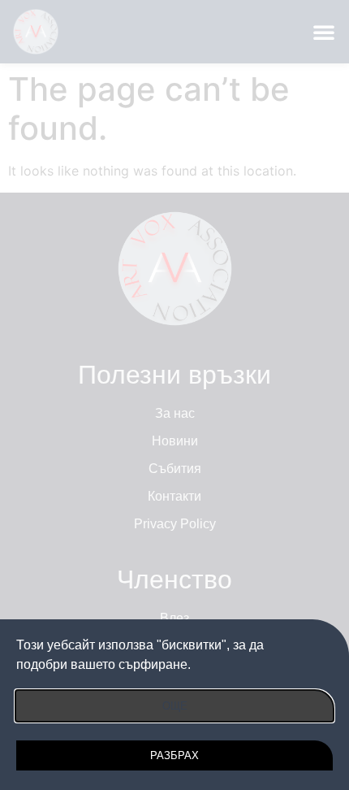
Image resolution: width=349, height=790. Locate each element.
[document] (174, 395)
